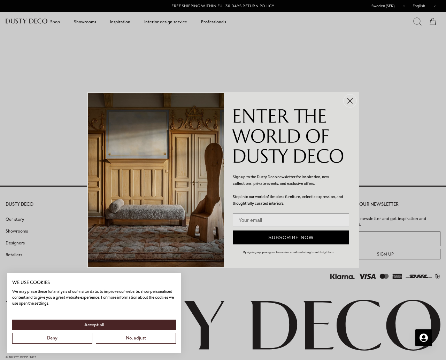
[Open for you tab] (423, 337)
